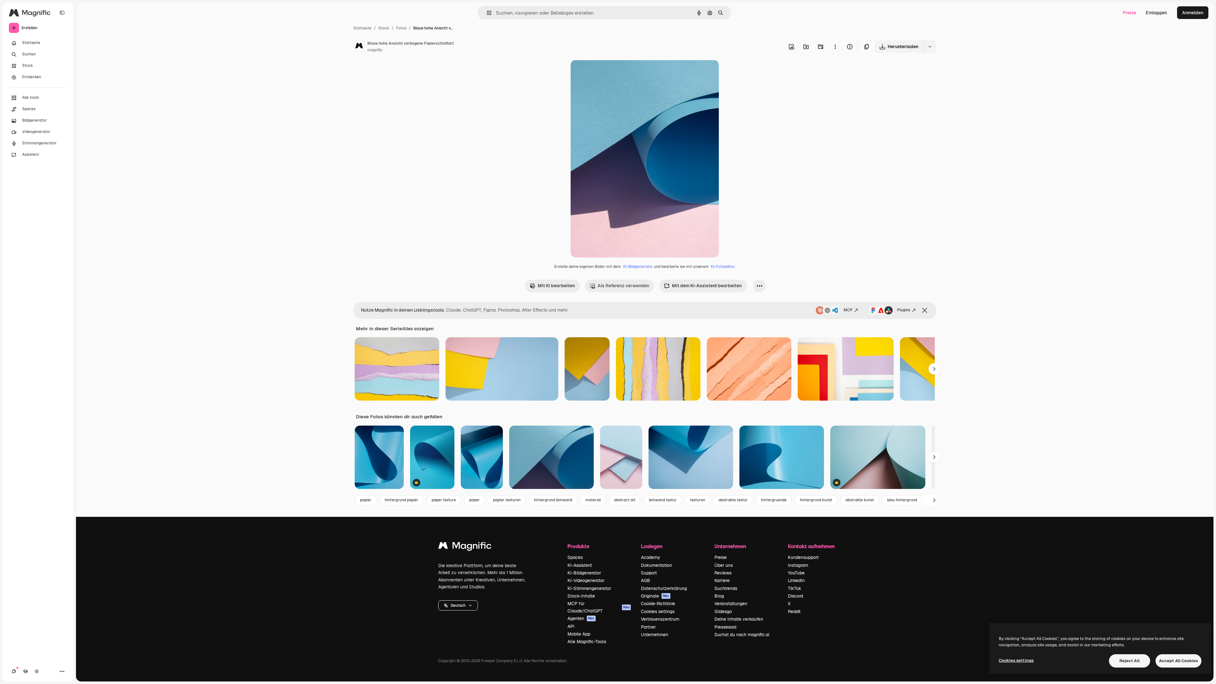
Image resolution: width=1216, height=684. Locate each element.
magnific (375, 50)
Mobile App (578, 634)
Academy (650, 557)
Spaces (575, 557)
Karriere (722, 580)
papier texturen (507, 500)
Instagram (798, 565)
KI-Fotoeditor (723, 266)
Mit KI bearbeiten (556, 285)
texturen (697, 500)
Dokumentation (656, 565)
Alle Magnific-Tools (586, 641)
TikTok (794, 588)
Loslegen (651, 546)
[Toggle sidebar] (62, 13)
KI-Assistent (579, 565)
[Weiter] (934, 369)
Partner (648, 627)
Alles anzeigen (418, 329)
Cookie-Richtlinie (658, 603)
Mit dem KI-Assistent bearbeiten (707, 285)
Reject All (1129, 660)
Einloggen (1156, 13)
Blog (719, 596)
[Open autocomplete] (486, 12)
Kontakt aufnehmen (811, 546)
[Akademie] (25, 671)
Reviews (723, 573)
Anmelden (1192, 13)
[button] (458, 605)
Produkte (578, 546)
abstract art (625, 500)
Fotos (401, 28)
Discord (795, 596)
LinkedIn (796, 580)
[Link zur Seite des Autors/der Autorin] (359, 47)
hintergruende (774, 500)
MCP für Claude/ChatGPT (598, 607)
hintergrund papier (401, 500)
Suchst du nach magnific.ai (741, 634)
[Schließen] (924, 310)
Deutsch (458, 605)
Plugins (903, 310)
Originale (655, 596)
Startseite (362, 28)
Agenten (580, 618)
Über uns (723, 565)
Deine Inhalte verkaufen (738, 619)
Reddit (794, 611)
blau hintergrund (902, 500)
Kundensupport (803, 557)
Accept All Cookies (1178, 660)
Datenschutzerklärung (664, 588)
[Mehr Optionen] (835, 46)
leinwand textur (663, 500)
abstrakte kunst (860, 500)
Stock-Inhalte (581, 596)
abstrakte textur (733, 500)
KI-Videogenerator (586, 580)
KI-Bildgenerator (638, 266)
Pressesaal (725, 627)
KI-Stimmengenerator (589, 588)
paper (474, 500)
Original (611, 72)
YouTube (796, 573)
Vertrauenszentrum (660, 619)
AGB (645, 580)
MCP (848, 310)
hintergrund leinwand (553, 500)
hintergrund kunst (816, 500)
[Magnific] (464, 547)
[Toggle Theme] (37, 671)
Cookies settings (657, 611)
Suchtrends (725, 588)
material (593, 500)
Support (649, 573)
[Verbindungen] (14, 671)
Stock (383, 28)
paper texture (444, 500)
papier (365, 500)
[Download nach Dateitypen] (929, 46)
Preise (1129, 13)
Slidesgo (723, 611)
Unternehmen (654, 634)
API (570, 626)
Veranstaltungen (730, 603)
